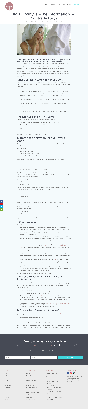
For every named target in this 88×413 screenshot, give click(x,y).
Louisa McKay (31, 21)
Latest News (56, 21)
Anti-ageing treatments (31, 399)
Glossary (69, 4)
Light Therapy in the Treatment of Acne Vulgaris (58, 303)
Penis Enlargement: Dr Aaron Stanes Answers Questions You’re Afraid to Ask (54, 375)
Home (41, 4)
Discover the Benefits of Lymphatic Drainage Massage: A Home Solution (54, 397)
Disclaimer (7, 387)
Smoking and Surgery (30, 380)
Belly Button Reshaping (31, 387)
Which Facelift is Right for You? (53, 379)
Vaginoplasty (28, 397)
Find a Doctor (61, 4)
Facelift (27, 394)
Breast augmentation (30, 382)
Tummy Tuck (28, 390)
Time (54, 259)
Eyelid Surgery (28, 375)
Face (51, 21)
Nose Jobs (27, 373)
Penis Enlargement (29, 385)
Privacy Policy (8, 385)
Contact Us (7, 390)
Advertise (76, 4)
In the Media (8, 394)
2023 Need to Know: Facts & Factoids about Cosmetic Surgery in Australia (54, 387)
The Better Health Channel (42, 295)
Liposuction (28, 378)
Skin (60, 21)
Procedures (53, 4)
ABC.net (48, 66)
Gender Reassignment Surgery (32, 392)
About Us (7, 392)
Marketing (7, 399)
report (60, 313)
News (46, 4)
